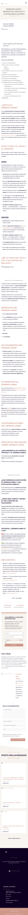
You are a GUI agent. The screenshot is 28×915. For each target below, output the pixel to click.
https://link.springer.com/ (11, 593)
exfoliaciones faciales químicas (8, 135)
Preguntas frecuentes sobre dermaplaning (13, 82)
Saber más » (6, 783)
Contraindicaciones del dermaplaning (12, 80)
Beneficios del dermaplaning (10, 74)
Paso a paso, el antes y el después (11, 65)
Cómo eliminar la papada (12, 802)
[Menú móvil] (25, 2)
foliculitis (9, 408)
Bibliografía (5, 98)
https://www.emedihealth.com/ (10, 580)
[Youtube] (17, 866)
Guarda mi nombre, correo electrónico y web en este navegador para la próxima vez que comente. (12, 735)
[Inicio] (8, 15)
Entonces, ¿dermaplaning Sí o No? (12, 96)
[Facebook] (14, 866)
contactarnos (3, 666)
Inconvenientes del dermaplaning (11, 76)
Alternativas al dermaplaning (10, 78)
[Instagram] (10, 866)
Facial (18, 15)
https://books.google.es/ (10, 573)
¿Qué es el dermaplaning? (9, 63)
